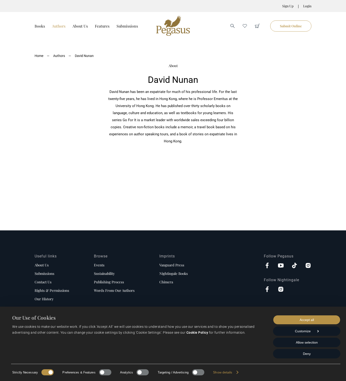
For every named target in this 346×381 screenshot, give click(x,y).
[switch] (105, 372)
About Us (80, 26)
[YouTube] (281, 266)
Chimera (166, 282)
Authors (58, 26)
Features (102, 26)
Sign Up (288, 6)
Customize (303, 331)
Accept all (307, 320)
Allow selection (307, 342)
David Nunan (84, 56)
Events (99, 265)
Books (40, 26)
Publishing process (109, 282)
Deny (307, 354)
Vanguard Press (171, 265)
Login (307, 6)
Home (39, 56)
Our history (44, 299)
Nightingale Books (173, 273)
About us (42, 265)
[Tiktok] (294, 266)
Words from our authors (114, 290)
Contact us (43, 282)
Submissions (127, 26)
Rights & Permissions (52, 290)
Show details (222, 372)
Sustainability (104, 273)
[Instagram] (308, 266)
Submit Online (291, 26)
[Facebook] (267, 266)
